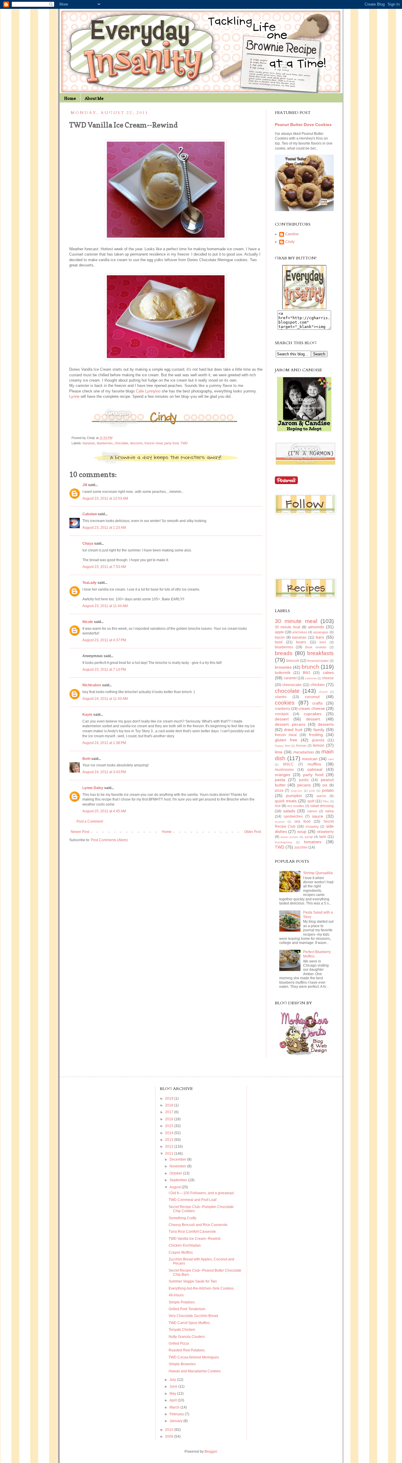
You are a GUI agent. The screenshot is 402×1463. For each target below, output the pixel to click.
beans (301, 642)
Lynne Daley (92, 788)
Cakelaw (89, 514)
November (178, 1166)
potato (328, 790)
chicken (317, 684)
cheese (328, 678)
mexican (310, 758)
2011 (169, 1153)
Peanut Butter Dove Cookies (303, 124)
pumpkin (294, 795)
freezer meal (153, 443)
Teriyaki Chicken (182, 1330)
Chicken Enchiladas (185, 1245)
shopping (311, 826)
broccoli (292, 661)
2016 (169, 1119)
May (173, 1393)
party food (171, 443)
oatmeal (314, 769)
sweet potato (289, 837)
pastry (304, 780)
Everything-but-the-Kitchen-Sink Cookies (201, 1288)
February (177, 1414)
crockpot (281, 714)
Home (70, 98)
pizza (279, 790)
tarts (322, 837)
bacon (280, 637)
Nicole (87, 622)
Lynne (74, 396)
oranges (282, 774)
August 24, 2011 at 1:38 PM (104, 743)
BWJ (306, 673)
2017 (169, 1112)
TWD (184, 443)
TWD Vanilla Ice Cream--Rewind (194, 1239)
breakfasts (320, 653)
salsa (329, 811)
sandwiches (293, 816)
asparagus (320, 632)
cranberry (282, 709)
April (174, 1400)
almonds (316, 626)
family (318, 729)
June (174, 1386)
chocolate (121, 443)
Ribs (326, 801)
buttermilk (282, 673)
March (175, 1407)
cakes (328, 672)
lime (279, 752)
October (176, 1173)
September (179, 1180)
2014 (169, 1133)
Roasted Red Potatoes (187, 1350)
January (176, 1421)
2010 (169, 1430)
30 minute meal (296, 621)
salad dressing (322, 806)
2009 (169, 1436)
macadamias (303, 752)
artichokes (299, 632)
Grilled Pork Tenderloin (187, 1309)
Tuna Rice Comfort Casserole (192, 1232)
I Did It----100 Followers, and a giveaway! (201, 1193)
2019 (169, 1098)
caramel (290, 678)
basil (279, 642)
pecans (304, 785)
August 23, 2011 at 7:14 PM (104, 669)
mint (331, 759)
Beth (86, 759)
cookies (285, 703)
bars (320, 637)
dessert (282, 719)
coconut (312, 696)
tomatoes (312, 841)
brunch (310, 667)
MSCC (288, 764)
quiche (321, 796)
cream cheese (311, 708)
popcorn (296, 790)
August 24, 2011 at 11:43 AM (105, 699)
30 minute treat (287, 627)
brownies (283, 667)
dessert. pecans (290, 724)
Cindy (290, 242)
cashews (311, 678)
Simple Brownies (182, 1364)
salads (289, 810)
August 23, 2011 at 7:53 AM (104, 567)
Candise (292, 234)
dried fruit (293, 729)
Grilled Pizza (179, 1343)
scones (280, 821)
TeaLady (89, 583)
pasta (280, 779)
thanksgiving (283, 842)
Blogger (211, 1451)
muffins (314, 764)
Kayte (87, 715)
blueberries (105, 443)
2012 (169, 1146)
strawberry (325, 832)
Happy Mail (282, 745)
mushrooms (284, 770)
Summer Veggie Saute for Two (193, 1281)
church (323, 691)
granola (318, 740)
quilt (311, 801)
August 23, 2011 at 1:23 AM (104, 528)
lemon (318, 745)
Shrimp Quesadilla (318, 873)
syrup (309, 837)
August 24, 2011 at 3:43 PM (104, 772)
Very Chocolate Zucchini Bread (193, 1316)
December (178, 1159)
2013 (169, 1140)
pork (312, 790)
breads (284, 653)
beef (323, 642)
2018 (169, 1105)
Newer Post (80, 832)
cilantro (281, 697)
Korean (301, 745)
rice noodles (295, 806)
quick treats (286, 800)
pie (325, 785)
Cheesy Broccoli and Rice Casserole (198, 1225)
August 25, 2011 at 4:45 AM (104, 811)
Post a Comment (90, 821)
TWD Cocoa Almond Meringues (194, 1357)
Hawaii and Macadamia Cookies (195, 1371)
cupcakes (312, 713)
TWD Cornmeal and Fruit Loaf (192, 1200)
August (176, 1187)
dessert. (313, 719)
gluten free (286, 740)
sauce (317, 816)
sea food (302, 821)
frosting (316, 734)
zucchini (301, 847)
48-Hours (176, 1295)
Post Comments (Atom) (109, 840)
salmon (312, 811)
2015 (169, 1126)
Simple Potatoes (182, 1302)
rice (278, 806)
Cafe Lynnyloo (148, 391)
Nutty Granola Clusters (187, 1337)
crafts (317, 703)
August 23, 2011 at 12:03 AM (105, 498)
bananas (89, 443)
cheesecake (292, 685)
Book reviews (316, 647)
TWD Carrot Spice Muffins (189, 1323)
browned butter (318, 660)
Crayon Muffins (181, 1252)
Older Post (252, 832)
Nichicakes (91, 685)
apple (279, 632)
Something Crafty (182, 1218)
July (173, 1380)
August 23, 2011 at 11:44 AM (105, 606)
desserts (136, 443)
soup (301, 831)
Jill (84, 485)
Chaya (87, 543)
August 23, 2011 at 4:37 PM (104, 640)
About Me (94, 98)
